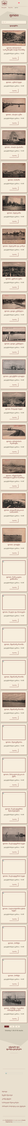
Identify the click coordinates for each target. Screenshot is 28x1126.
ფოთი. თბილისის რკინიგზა (13, 442)
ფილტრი (14, 26)
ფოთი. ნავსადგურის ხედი (14, 843)
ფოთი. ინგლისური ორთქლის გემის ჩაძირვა (14, 476)
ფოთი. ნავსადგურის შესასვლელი (14, 810)
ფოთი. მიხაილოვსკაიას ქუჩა (14, 775)
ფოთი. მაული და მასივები (14, 612)
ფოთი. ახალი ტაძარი (14, 147)
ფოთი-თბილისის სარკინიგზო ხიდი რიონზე (14, 49)
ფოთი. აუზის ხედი (14, 82)
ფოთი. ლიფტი (14, 545)
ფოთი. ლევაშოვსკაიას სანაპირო (14, 511)
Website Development (17, 1121)
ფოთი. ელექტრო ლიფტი (14, 376)
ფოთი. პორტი (14, 943)
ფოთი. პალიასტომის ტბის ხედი (13, 909)
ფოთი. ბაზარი (14, 180)
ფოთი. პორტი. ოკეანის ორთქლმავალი (14, 1009)
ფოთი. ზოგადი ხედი (14, 409)
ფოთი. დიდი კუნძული (13, 311)
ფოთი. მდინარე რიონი (14, 644)
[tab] (14, 26)
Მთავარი (4, 7)
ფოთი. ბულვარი (14, 213)
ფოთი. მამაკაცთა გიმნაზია (14, 578)
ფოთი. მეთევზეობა (14, 742)
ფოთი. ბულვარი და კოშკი (14, 246)
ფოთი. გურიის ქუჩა (14, 279)
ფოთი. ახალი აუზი (14, 114)
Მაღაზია (10, 7)
